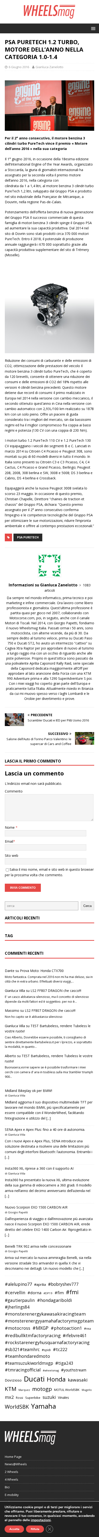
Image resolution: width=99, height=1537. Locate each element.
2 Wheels (11, 1472)
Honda (56, 1379)
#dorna (34, 1292)
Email (9, 841)
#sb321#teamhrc (22, 1349)
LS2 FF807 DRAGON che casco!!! (56, 990)
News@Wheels (16, 1464)
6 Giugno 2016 (19, 67)
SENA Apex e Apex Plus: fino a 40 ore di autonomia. (45, 1129)
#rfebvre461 (75, 1335)
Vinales (63, 1397)
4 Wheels (11, 1479)
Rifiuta (35, 1529)
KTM (10, 1389)
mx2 (9, 1397)
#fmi (72, 1292)
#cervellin (15, 1292)
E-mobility (12, 1495)
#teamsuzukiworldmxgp (29, 1363)
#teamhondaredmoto (27, 1356)
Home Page (13, 1456)
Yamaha (43, 1406)
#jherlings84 (17, 1307)
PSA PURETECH (28, 537)
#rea (87, 1329)
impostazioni (41, 1520)
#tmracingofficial (23, 1370)
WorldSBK (17, 1406)
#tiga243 (64, 1363)
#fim (59, 1292)
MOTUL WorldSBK (67, 1390)
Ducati (34, 1379)
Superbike (32, 1397)
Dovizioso (13, 1380)
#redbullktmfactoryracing (33, 1335)
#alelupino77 (18, 1284)
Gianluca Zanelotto (49, 67)
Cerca (87, 906)
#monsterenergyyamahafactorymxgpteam (49, 1321)
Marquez (24, 1390)
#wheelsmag (51, 1370)
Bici (7, 1487)
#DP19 (47, 1293)
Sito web (11, 855)
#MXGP (40, 1328)
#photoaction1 (66, 1328)
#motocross (17, 1328)
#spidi (46, 1350)
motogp (42, 1389)
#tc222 (60, 1349)
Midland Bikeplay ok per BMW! (28, 1090)
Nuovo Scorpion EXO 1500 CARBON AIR (36, 1207)
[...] (48, 1118)
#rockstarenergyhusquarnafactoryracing (47, 1342)
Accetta (14, 1529)
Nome (10, 827)
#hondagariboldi (54, 1300)
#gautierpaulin (20, 1300)
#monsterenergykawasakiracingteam (45, 1314)
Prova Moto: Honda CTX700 (42, 970)
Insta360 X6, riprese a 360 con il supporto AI (39, 1168)
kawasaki (77, 1380)
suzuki (49, 1397)
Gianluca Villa (15, 990)
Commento (14, 791)
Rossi (19, 1398)
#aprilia (40, 1284)
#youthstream (73, 1370)
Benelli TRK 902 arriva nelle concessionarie (38, 1246)
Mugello (87, 1390)
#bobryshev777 (63, 1284)
